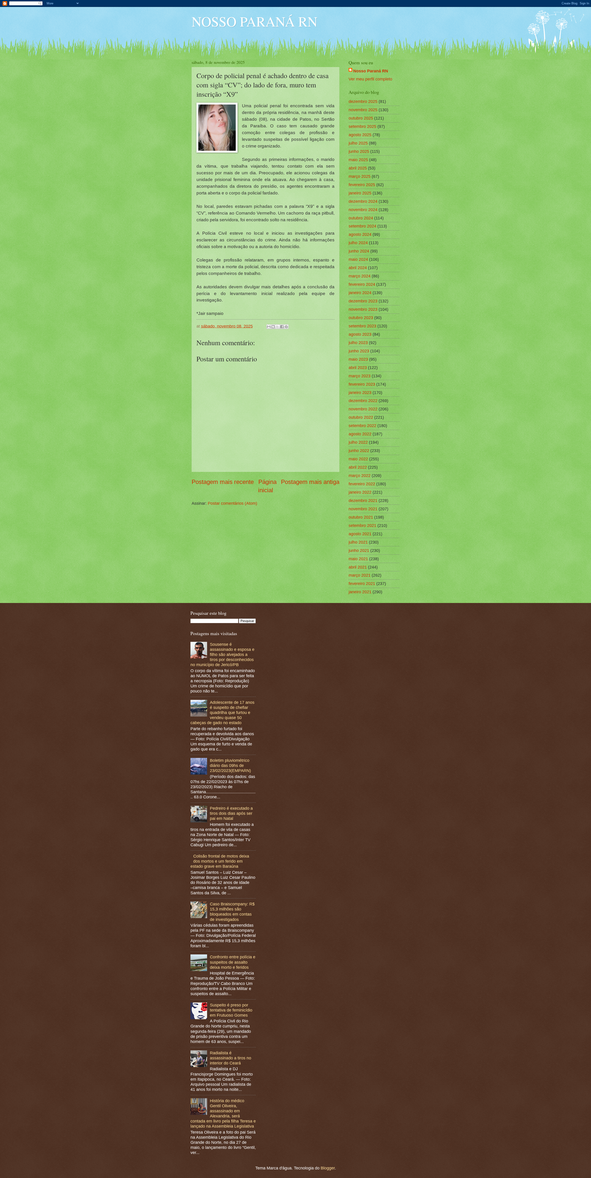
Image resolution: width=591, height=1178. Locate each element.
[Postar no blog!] (273, 326)
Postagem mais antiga (310, 482)
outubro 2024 (361, 217)
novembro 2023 (363, 309)
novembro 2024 (363, 209)
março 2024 (360, 276)
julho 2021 (358, 542)
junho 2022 (359, 450)
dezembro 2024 (363, 201)
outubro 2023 (361, 317)
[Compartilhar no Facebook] (282, 326)
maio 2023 (358, 359)
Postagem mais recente (223, 482)
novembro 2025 (363, 109)
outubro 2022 (361, 417)
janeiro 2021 (360, 591)
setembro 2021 (362, 525)
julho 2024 (358, 242)
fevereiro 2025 (362, 184)
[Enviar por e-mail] (268, 326)
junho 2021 (359, 550)
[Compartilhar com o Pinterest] (286, 326)
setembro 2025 (362, 126)
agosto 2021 (360, 533)
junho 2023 (359, 350)
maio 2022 (358, 458)
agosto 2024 (360, 234)
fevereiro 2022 (362, 483)
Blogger (328, 1168)
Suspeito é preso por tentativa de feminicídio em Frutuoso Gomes (231, 1010)
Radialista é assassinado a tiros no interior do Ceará (230, 1057)
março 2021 (360, 575)
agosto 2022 (360, 433)
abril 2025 (358, 168)
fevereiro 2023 (362, 384)
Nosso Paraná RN (370, 70)
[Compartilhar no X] (277, 326)
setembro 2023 (362, 325)
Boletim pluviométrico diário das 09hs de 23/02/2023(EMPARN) (230, 765)
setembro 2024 (362, 226)
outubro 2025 (361, 118)
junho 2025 (359, 151)
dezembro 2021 (363, 500)
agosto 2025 (360, 134)
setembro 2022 (362, 425)
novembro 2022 (363, 408)
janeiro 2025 (360, 193)
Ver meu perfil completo (370, 79)
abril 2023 (358, 367)
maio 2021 (358, 558)
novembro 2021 (363, 508)
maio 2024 (358, 259)
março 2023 (360, 375)
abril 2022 (358, 467)
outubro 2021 (361, 517)
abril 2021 (358, 567)
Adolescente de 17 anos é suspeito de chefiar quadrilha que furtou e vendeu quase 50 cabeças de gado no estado (222, 712)
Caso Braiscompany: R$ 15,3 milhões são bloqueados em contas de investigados (232, 911)
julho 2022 (358, 442)
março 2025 (360, 176)
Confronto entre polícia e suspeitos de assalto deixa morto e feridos (232, 961)
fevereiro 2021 (362, 583)
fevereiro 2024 (362, 284)
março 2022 (360, 475)
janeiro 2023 (360, 392)
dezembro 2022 (363, 400)
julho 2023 (358, 342)
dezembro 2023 (363, 300)
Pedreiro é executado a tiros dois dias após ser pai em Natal (231, 813)
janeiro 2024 (360, 292)
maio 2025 (358, 159)
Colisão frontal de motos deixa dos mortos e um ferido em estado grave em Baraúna (219, 861)
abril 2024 (358, 267)
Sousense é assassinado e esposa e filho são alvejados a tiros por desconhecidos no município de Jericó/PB (222, 654)
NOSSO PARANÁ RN (254, 21)
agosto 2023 (360, 334)
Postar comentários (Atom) (232, 503)
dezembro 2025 (363, 101)
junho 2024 (359, 251)
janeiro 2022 (360, 492)
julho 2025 (358, 143)
